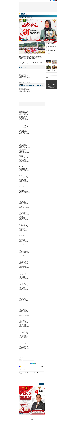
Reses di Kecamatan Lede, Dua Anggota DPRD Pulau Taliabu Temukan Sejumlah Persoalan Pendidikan (52, 40)
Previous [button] (54, 41)
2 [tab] (31, 419)
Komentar (43, 39)
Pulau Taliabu (24, 360)
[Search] (48, 13)
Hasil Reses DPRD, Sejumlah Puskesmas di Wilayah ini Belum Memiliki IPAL (52, 47)
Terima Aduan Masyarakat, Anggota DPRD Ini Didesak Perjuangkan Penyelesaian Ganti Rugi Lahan (30, 104)
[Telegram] (25, 39)
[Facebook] (21, 39)
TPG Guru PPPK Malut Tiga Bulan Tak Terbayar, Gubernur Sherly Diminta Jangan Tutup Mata (48, 66)
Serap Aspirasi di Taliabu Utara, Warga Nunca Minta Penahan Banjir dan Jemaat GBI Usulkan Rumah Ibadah (31, 86)
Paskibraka (20, 360)
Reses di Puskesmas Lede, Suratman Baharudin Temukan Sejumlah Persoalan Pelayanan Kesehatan (52, 55)
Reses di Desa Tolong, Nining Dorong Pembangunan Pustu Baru (52, 51)
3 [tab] (32, 419)
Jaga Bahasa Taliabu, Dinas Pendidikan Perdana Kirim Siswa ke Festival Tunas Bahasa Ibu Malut (31, 67)
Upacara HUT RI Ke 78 (30, 360)
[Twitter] (22, 39)
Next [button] (55, 41)
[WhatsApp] (24, 39)
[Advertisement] (38, 7)
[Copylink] (26, 39)
